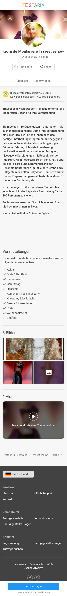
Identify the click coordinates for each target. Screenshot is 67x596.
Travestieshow (39, 455)
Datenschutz (36, 564)
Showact (22, 455)
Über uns (8, 493)
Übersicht (22, 81)
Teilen (47, 67)
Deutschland (20, 474)
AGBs (50, 564)
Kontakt (7, 499)
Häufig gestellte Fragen (17, 524)
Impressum (20, 564)
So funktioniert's (43, 518)
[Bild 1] (33, 349)
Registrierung (11, 543)
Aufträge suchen (13, 549)
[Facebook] (30, 577)
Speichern (26, 67)
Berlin (56, 455)
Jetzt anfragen (34, 586)
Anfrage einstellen (14, 518)
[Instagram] (37, 577)
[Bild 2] (18, 372)
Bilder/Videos (42, 81)
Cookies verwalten (33, 568)
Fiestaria (8, 455)
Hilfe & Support (43, 493)
